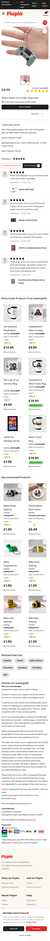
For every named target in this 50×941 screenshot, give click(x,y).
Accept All (36, 928)
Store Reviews (31, 165)
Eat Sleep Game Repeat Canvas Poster (31, 281)
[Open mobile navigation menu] (3, 14)
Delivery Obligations (10, 887)
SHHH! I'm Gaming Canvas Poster (33, 247)
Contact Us (31, 904)
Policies (5, 904)
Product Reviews (11, 165)
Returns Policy (8, 883)
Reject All (13, 928)
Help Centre (44, 4)
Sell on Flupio (34, 4)
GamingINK (43, 88)
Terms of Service (34, 887)
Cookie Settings (25, 935)
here (14, 798)
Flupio (4, 900)
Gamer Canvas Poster (28, 220)
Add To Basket (25, 107)
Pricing (29, 883)
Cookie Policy (31, 922)
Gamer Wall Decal (26, 189)
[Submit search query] (45, 22)
